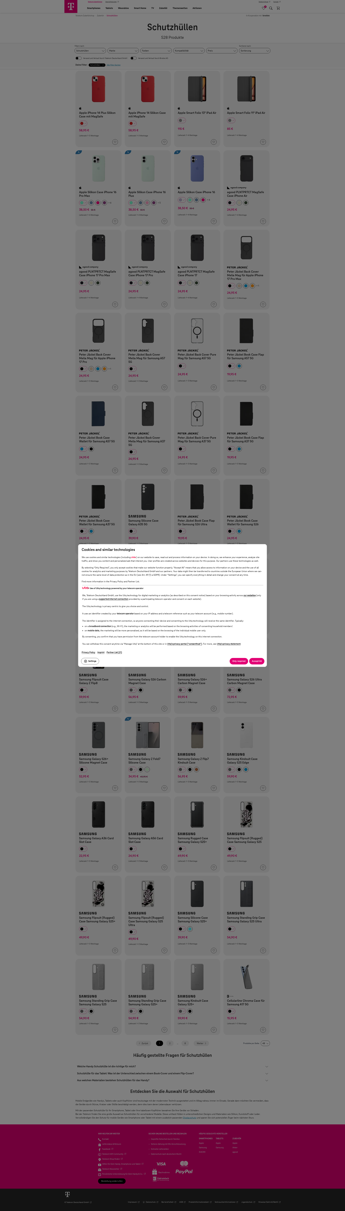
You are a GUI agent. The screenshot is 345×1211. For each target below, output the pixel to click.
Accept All (257, 661)
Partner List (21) (114, 652)
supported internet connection (113, 599)
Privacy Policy (88, 652)
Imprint (100, 652)
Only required (238, 661)
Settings (92, 661)
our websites (250, 595)
